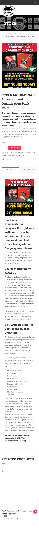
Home (3, 34)
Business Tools (30, 153)
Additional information (28, 170)
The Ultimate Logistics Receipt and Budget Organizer (17, 512)
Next (35, 65)
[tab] (11, 169)
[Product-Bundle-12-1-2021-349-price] (19, 66)
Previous (3, 65)
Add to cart (14, 147)
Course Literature (20, 34)
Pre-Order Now (35, 511)
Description (10, 170)
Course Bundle (7, 155)
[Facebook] (9, 159)
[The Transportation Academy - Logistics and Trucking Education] (8, 12)
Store (10, 34)
